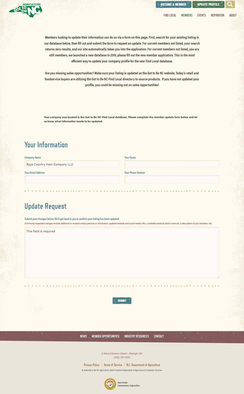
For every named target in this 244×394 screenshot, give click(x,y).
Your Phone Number (134, 172)
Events (201, 15)
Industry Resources (136, 336)
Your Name (130, 157)
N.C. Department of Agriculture (143, 365)
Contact (159, 336)
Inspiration (217, 15)
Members (186, 15)
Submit (122, 300)
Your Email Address (35, 172)
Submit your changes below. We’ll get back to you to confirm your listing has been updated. (72, 219)
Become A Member (173, 4)
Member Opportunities (105, 336)
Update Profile (208, 4)
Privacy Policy (91, 365)
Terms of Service (113, 365)
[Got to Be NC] (25, 10)
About (233, 15)
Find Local (169, 15)
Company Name (33, 157)
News (83, 336)
